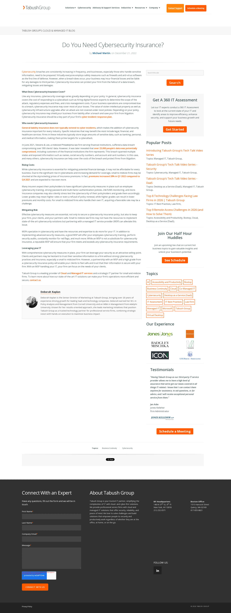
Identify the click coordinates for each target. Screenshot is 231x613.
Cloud (173, 288)
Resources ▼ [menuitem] (141, 7)
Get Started (175, 129)
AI (148, 282)
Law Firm (189, 301)
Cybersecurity (29, 71)
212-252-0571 (160, 510)
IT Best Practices (173, 301)
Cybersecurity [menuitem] (84, 7)
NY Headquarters (162, 501)
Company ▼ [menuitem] (154, 7)
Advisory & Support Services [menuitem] (106, 7)
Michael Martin (101, 53)
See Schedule (175, 260)
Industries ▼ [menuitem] (127, 7)
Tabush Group (183, 308)
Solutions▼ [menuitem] (70, 7)
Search (175, 82)
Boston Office (197, 501)
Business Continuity (157, 288)
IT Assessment (154, 301)
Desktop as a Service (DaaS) (178, 295)
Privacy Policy (27, 606)
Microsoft (167, 308)
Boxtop (188, 282)
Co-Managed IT (187, 288)
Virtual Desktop (155, 315)
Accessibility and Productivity (166, 282)
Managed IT (153, 308)
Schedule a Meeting (175, 431)
